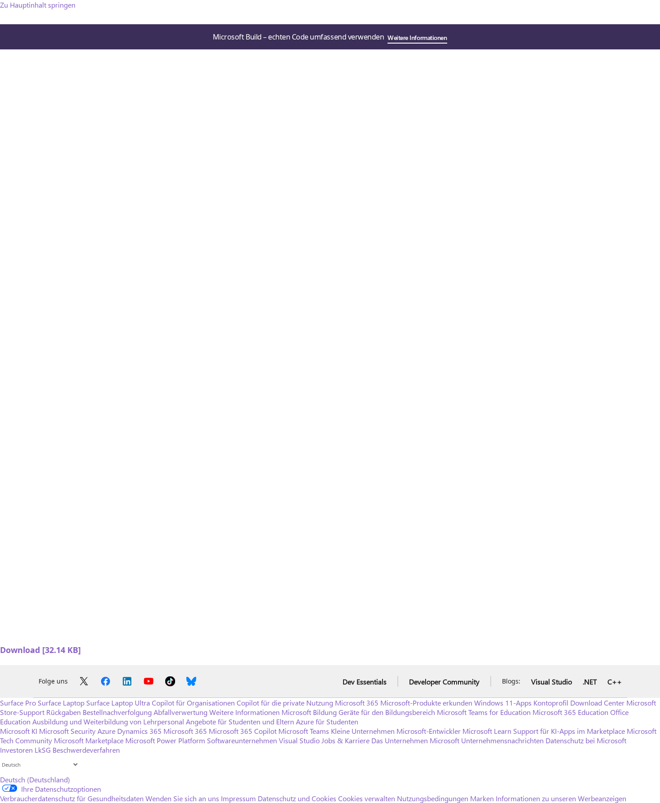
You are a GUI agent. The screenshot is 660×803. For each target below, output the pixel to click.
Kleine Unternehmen (363, 731)
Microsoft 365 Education (570, 712)
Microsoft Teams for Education (484, 712)
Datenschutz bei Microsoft (586, 740)
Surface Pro (18, 702)
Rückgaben (63, 712)
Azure (106, 731)
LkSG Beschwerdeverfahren (77, 749)
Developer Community (444, 681)
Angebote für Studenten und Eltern (240, 721)
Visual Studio (551, 681)
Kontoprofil (550, 702)
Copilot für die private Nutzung (285, 702)
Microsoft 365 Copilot (243, 731)
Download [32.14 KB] (40, 649)
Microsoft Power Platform (165, 740)
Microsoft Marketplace (88, 740)
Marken (482, 798)
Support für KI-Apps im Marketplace (569, 731)
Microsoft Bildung (309, 712)
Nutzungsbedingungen (432, 798)
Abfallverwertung (180, 712)
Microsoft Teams (303, 731)
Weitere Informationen (417, 37)
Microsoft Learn (486, 731)
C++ (614, 681)
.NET (590, 681)
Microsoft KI (18, 731)
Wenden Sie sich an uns (182, 798)
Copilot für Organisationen (193, 702)
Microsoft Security (67, 731)
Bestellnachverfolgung (117, 712)
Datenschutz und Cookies (297, 798)
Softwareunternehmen (242, 740)
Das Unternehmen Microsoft (415, 740)
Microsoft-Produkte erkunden (426, 702)
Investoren (16, 749)
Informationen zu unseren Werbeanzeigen (561, 798)
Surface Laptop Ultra (118, 702)
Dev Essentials (365, 681)
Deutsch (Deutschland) (35, 779)
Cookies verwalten (366, 798)
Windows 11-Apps (503, 702)
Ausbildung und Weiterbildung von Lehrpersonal (108, 721)
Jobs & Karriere (345, 740)
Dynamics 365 (139, 731)
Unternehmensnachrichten (502, 740)
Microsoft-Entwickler (428, 731)
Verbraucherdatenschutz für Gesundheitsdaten (72, 798)
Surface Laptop (61, 702)
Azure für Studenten (327, 721)
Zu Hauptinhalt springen (37, 4)
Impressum (238, 798)
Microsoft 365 (356, 702)
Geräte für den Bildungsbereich (387, 712)
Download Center (597, 702)
